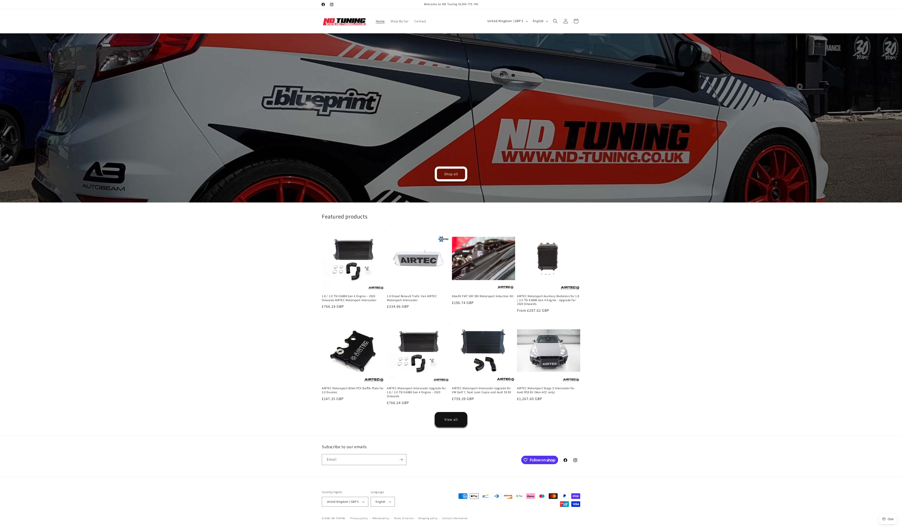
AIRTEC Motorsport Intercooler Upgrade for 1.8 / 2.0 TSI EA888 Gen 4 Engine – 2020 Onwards (416, 392)
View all (451, 419)
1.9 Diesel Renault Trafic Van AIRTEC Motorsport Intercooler (412, 298)
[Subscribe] (401, 459)
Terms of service (404, 518)
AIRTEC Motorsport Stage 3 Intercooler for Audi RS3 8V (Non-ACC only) (546, 390)
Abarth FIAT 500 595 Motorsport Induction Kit (482, 296)
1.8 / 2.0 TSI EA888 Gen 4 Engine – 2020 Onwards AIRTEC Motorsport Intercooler (349, 298)
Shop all (451, 173)
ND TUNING (338, 518)
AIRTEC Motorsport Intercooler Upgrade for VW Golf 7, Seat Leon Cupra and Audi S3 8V (481, 390)
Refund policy (381, 518)
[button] (555, 21)
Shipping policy (428, 518)
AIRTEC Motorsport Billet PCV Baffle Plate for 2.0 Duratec (353, 390)
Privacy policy (359, 518)
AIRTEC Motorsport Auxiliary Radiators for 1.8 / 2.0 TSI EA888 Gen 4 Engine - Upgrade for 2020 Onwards (548, 300)
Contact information (455, 518)
